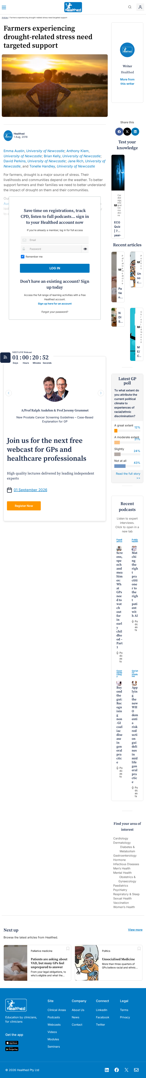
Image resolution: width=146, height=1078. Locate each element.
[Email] (25, 240)
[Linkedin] (106, 1069)
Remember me (34, 256)
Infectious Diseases (126, 864)
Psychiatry (120, 890)
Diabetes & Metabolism (127, 849)
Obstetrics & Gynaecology (127, 879)
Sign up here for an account (55, 303)
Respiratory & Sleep (126, 894)
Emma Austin (14, 151)
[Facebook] (116, 1069)
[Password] (25, 249)
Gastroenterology (119, 673)
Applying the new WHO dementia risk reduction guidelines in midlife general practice (135, 735)
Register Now (24, 506)
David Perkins (15, 161)
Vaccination (121, 902)
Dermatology (122, 842)
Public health (135, 540)
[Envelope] (136, 1069)
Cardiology (120, 838)
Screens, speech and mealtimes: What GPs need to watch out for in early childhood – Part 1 (119, 600)
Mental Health (122, 872)
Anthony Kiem (77, 151)
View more (135, 929)
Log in (54, 268)
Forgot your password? (54, 311)
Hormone (119, 860)
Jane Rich (75, 161)
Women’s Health (124, 907)
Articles (5, 17)
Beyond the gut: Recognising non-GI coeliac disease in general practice (119, 725)
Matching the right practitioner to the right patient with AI (135, 584)
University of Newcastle (45, 151)
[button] (130, 7)
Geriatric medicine (135, 673)
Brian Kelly (52, 156)
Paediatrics (119, 540)
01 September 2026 (30, 490)
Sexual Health (122, 898)
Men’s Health (121, 868)
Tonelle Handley (42, 166)
